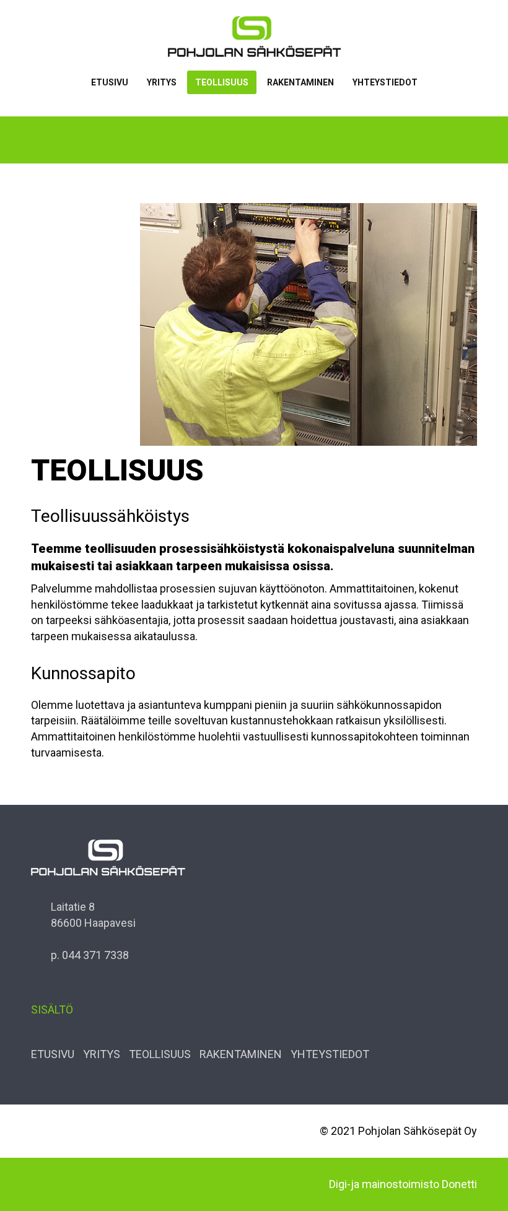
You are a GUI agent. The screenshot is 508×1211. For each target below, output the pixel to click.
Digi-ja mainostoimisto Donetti (403, 1184)
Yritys (162, 82)
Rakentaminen (300, 82)
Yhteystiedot (385, 82)
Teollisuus (221, 82)
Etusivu (109, 82)
